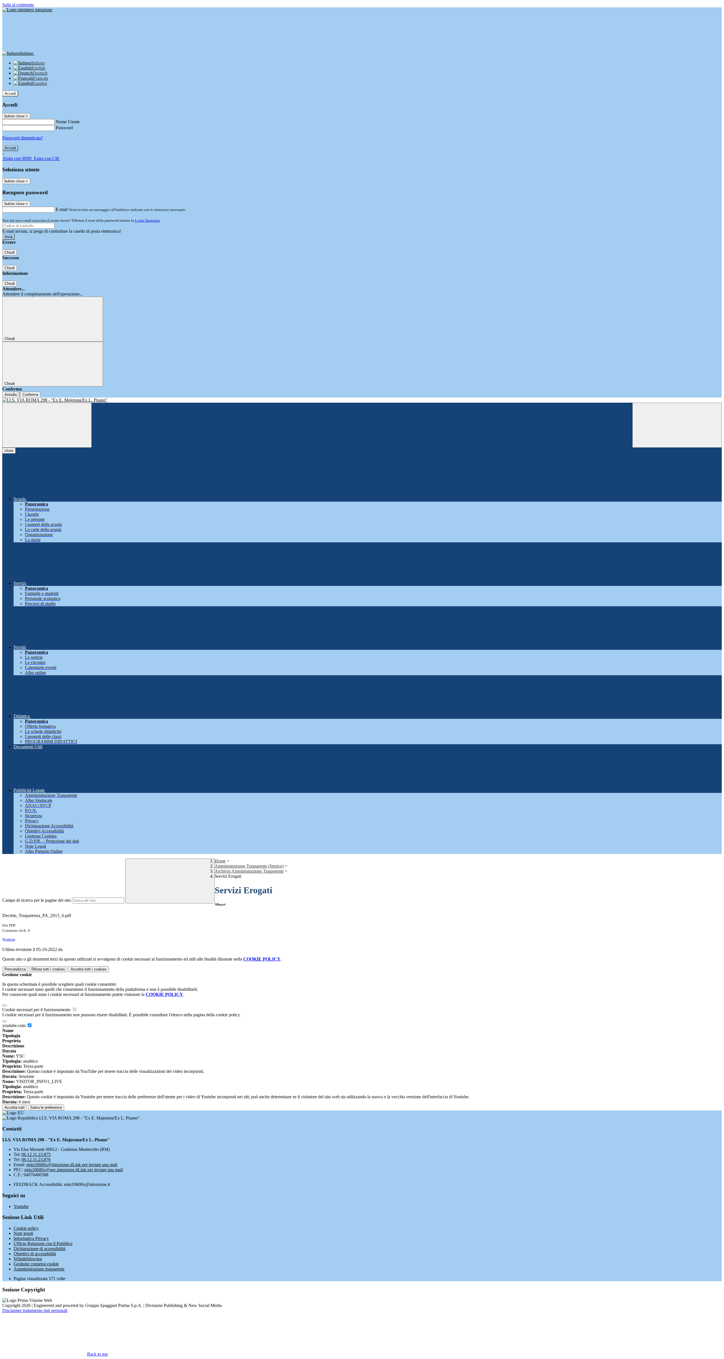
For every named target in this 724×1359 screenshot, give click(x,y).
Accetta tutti (89, 969)
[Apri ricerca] (677, 425)
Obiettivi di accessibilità (35, 1253)
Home (220, 860)
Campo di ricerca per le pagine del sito (36, 900)
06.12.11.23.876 (36, 1159)
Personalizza (15, 969)
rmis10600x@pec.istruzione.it (73, 1169)
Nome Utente (68, 121)
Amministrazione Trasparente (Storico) (249, 866)
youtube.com (14, 1025)
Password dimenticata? (22, 137)
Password (64, 127)
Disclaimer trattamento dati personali (34, 1310)
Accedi (10, 93)
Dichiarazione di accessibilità (39, 1248)
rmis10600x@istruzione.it (71, 1164)
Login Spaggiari (147, 220)
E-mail (62, 209)
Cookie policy (26, 1228)
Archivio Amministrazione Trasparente (249, 871)
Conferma (30, 394)
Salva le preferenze (46, 1107)
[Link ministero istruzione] (27, 9)
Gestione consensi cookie (36, 1263)
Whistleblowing (28, 1258)
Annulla (11, 394)
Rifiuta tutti (48, 969)
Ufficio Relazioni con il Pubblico (43, 1243)
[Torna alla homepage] (362, 400)
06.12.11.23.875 (36, 1154)
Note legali (23, 1233)
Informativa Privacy (31, 1238)
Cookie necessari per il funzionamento (37, 1009)
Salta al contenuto (18, 4)
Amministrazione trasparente (39, 1269)
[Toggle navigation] (47, 425)
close (9, 450)
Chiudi (10, 252)
